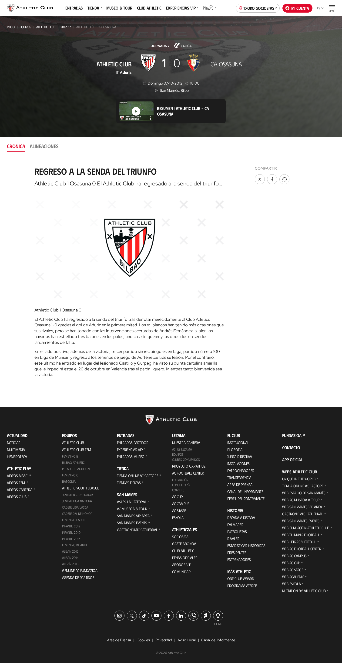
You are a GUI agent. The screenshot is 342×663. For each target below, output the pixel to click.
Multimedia (16, 449)
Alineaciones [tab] (44, 146)
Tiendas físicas (129, 482)
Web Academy (293, 576)
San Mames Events (132, 522)
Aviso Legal (187, 640)
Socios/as (180, 536)
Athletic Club (45, 27)
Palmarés (235, 524)
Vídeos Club (17, 496)
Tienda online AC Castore (137, 475)
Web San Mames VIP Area (302, 507)
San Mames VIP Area (133, 515)
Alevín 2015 (70, 564)
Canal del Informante (245, 491)
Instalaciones (238, 463)
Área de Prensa (239, 484)
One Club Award (240, 578)
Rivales (233, 538)
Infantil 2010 (71, 532)
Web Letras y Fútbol (299, 542)
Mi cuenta (300, 8)
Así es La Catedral (132, 501)
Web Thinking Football (301, 535)
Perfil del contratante (246, 498)
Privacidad (163, 640)
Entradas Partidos (132, 442)
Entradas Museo (130, 456)
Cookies (143, 640)
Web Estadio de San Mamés (303, 493)
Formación (180, 480)
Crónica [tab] (16, 146)
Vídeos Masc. (17, 475)
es (318, 8)
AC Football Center (188, 473)
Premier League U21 (76, 469)
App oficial (292, 459)
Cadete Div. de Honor (77, 514)
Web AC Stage (292, 569)
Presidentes (236, 552)
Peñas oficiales (184, 557)
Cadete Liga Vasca (75, 507)
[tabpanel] (171, 270)
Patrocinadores (240, 470)
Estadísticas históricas (246, 545)
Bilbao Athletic (73, 463)
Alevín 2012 (70, 551)
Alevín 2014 (70, 558)
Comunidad (181, 571)
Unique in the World (298, 479)
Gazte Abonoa (184, 543)
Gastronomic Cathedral (137, 529)
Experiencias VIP (130, 449)
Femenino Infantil (74, 545)
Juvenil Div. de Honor (77, 495)
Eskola (178, 517)
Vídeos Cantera (19, 489)
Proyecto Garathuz (188, 466)
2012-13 (65, 27)
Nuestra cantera (186, 442)
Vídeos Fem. (16, 482)
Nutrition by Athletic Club (304, 590)
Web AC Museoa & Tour (301, 500)
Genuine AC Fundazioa (79, 570)
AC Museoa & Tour (132, 508)
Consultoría (181, 485)
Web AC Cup (291, 562)
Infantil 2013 (71, 539)
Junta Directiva (239, 456)
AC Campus (180, 503)
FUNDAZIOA (292, 435)
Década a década (241, 517)
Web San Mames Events (300, 521)
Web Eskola (291, 583)
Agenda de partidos (78, 577)
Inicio (11, 27)
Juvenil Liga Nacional (77, 501)
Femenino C (70, 475)
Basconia (69, 481)
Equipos (25, 27)
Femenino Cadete (74, 520)
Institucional (238, 442)
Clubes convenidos (186, 459)
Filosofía (234, 449)
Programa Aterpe (242, 585)
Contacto (291, 447)
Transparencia (239, 477)
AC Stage (179, 510)
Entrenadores (239, 559)
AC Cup (177, 496)
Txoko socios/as (258, 8)
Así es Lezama (182, 449)
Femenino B (70, 456)
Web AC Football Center (301, 549)
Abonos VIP (181, 564)
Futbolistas (237, 531)
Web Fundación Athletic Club (305, 528)
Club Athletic (183, 550)
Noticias (13, 442)
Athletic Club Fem (76, 449)
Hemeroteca (17, 456)
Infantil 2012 (71, 526)
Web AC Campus (294, 556)
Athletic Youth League (80, 488)
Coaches (178, 490)
